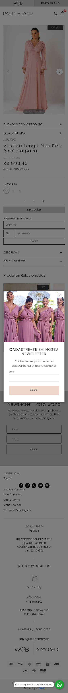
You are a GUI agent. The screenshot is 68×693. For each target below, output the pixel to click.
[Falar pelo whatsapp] (59, 684)
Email (12, 371)
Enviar (34, 390)
